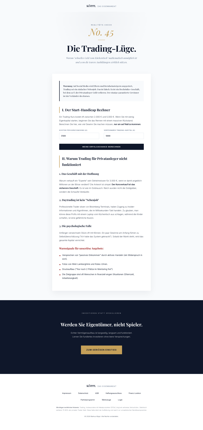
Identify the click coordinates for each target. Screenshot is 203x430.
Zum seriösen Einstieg (101, 350)
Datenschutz (83, 393)
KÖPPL (102, 6)
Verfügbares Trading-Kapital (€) (119, 130)
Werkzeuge (106, 400)
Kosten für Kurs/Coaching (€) (73, 130)
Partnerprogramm (88, 400)
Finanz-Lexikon (135, 393)
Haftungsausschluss (114, 393)
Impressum (66, 393)
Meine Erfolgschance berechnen (101, 147)
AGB (97, 393)
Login (120, 400)
